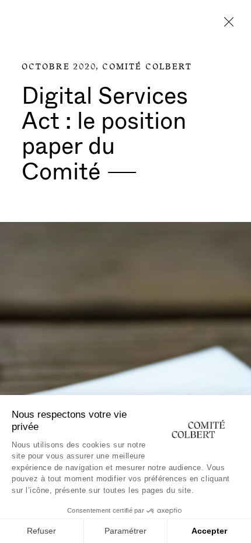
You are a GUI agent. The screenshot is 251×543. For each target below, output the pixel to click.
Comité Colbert (147, 67)
